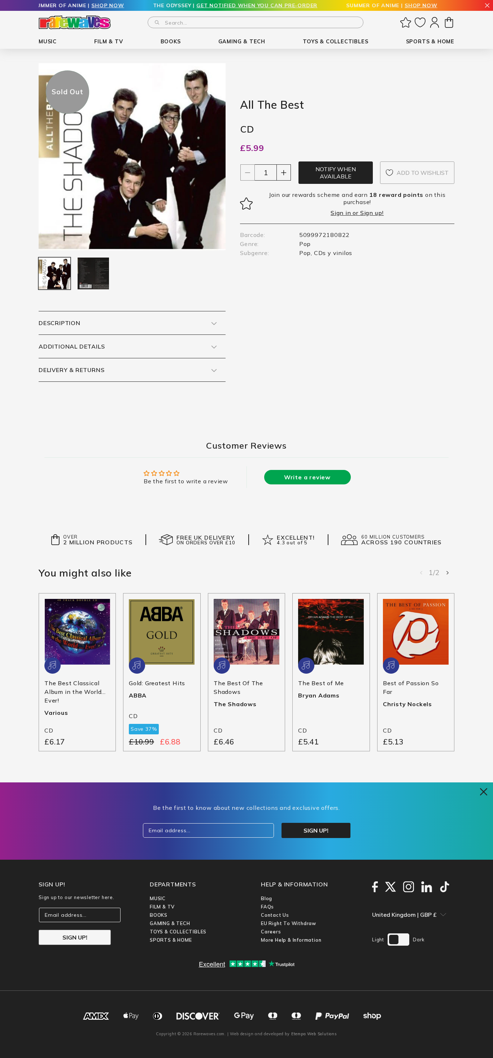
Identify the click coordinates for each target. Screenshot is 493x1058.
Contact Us (275, 915)
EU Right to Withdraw (288, 923)
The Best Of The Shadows (238, 687)
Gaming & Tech (170, 923)
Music (158, 898)
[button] (48, 41)
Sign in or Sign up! (357, 212)
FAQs (267, 907)
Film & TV (162, 907)
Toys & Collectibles (178, 931)
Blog (266, 898)
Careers (271, 931)
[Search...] (157, 22)
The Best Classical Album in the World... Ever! (75, 691)
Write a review (307, 477)
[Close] (487, 6)
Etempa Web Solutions (314, 1033)
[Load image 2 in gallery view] (93, 273)
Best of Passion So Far (411, 687)
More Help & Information (291, 940)
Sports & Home (171, 940)
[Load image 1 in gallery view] (54, 273)
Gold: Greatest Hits (157, 683)
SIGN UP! (74, 937)
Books (158, 915)
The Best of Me (321, 683)
